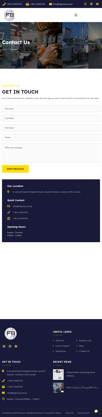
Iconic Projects (62, 345)
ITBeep (57, 413)
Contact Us (84, 351)
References (61, 351)
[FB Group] (9, 15)
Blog (81, 345)
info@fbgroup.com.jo (63, 4)
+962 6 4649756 (14, 4)
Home (4, 49)
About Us (60, 340)
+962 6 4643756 (37, 4)
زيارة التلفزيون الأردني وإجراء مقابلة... (82, 387)
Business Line (85, 340)
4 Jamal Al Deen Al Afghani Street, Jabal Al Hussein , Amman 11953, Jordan (47, 191)
